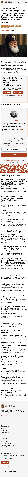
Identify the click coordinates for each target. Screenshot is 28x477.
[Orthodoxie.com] (6, 2)
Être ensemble (5, 432)
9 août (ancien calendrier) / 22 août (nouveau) (12, 285)
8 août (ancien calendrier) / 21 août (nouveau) (14, 331)
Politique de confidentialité (8, 471)
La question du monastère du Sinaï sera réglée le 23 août (14, 297)
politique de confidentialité (11, 160)
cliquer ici (19, 95)
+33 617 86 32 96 (5, 441)
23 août (3, 210)
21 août (3, 322)
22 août (3, 274)
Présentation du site (6, 470)
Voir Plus (5, 462)
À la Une (4, 25)
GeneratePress (14, 474)
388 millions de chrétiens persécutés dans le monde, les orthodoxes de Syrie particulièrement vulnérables (12, 233)
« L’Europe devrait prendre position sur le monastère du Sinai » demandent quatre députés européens (14, 344)
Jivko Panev (14, 121)
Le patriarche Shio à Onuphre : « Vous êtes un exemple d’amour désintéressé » (13, 390)
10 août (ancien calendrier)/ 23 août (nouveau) (12, 220)
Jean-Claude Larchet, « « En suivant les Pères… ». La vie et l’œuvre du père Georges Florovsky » (12, 199)
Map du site (21, 474)
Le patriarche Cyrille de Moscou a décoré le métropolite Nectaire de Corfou (14, 357)
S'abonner (7, 93)
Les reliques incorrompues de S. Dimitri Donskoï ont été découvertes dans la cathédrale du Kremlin (14, 308)
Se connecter (18, 93)
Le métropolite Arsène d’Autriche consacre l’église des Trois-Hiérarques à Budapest (14, 248)
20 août (3, 368)
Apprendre (4, 430)
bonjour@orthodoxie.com (8, 443)
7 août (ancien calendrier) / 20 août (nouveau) (12, 378)
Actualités (10, 25)
